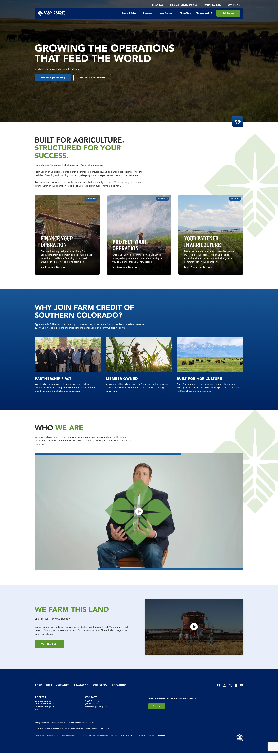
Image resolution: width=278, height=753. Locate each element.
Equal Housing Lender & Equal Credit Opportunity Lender (57, 735)
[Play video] (139, 511)
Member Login (203, 13)
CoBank (114, 735)
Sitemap (95, 728)
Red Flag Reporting (144, 735)
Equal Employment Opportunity (95, 735)
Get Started (228, 13)
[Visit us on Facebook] (218, 685)
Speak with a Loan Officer (92, 77)
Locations (119, 685)
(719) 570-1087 (92, 704)
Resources (157, 5)
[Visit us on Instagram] (224, 685)
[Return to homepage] (51, 13)
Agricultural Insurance (52, 685)
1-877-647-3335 (158, 735)
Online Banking (212, 5)
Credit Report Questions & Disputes (83, 722)
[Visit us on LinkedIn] (236, 685)
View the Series (49, 644)
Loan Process (166, 13)
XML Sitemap (104, 728)
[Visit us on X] (230, 685)
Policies (87, 728)
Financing (81, 685)
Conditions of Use (59, 722)
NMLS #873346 (127, 735)
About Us (184, 13)
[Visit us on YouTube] (241, 685)
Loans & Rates (129, 13)
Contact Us (234, 5)
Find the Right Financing (53, 77)
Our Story (100, 685)
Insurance (147, 13)
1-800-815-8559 (92, 701)
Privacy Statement (42, 722)
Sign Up (156, 706)
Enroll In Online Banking (183, 5)
